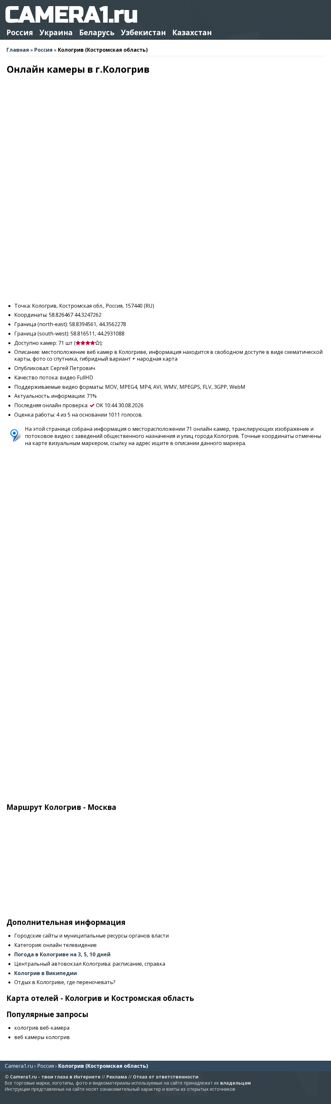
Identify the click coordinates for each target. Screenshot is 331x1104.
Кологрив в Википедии (45, 973)
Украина (56, 32)
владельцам (235, 1083)
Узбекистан (143, 32)
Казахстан (192, 32)
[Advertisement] (165, 252)
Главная (17, 49)
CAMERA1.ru (71, 15)
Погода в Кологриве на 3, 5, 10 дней (62, 954)
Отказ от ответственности (165, 1077)
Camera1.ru (19, 1065)
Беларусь (96, 32)
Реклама (116, 1077)
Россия (19, 32)
